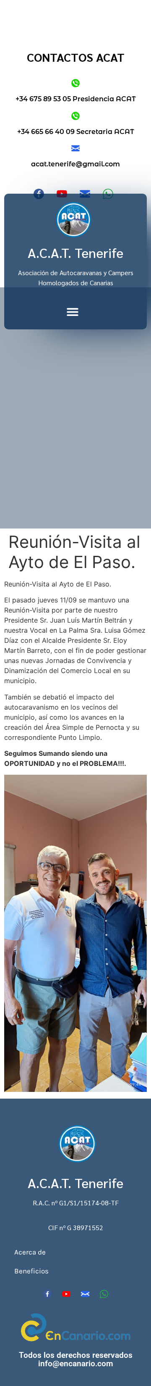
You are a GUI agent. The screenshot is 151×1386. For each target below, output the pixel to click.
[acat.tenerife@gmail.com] (75, 148)
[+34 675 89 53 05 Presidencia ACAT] (75, 83)
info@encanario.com (75, 1363)
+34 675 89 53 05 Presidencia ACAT (76, 99)
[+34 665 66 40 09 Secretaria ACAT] (75, 116)
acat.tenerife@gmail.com (75, 164)
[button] (72, 311)
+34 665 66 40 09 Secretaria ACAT (75, 132)
